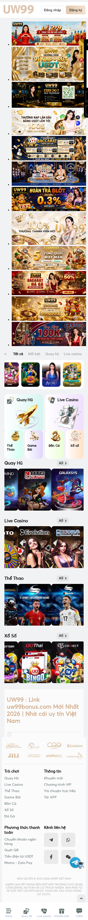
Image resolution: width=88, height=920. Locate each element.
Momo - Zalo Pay (18, 863)
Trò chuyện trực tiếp (60, 791)
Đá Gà (9, 816)
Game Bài (12, 797)
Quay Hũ (11, 778)
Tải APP (50, 797)
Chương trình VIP (57, 784)
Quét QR (11, 850)
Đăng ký (75, 10)
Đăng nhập (52, 10)
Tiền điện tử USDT (18, 856)
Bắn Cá (10, 803)
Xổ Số (8, 810)
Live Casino (13, 784)
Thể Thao (11, 791)
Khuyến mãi (53, 778)
